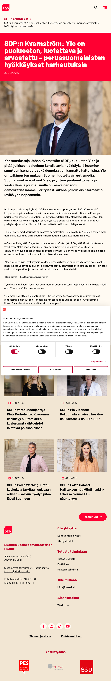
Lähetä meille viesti (69, 535)
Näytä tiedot (97, 361)
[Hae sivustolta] (96, 7)
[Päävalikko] (105, 7)
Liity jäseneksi (66, 587)
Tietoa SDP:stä (66, 559)
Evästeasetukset (71, 636)
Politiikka (63, 564)
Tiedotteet (64, 605)
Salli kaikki (91, 370)
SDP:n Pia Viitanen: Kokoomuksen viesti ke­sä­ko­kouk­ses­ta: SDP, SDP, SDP (81, 414)
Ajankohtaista (20, 19)
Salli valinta (55, 370)
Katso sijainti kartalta (17, 571)
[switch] (42, 351)
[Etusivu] (5, 19)
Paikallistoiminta (67, 569)
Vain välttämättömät (20, 370)
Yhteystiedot (65, 541)
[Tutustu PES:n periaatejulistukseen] (24, 673)
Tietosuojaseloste (40, 636)
